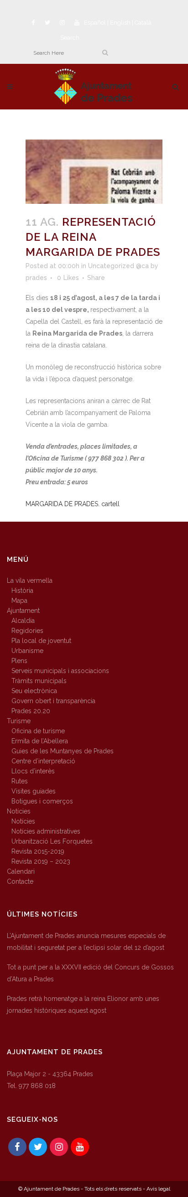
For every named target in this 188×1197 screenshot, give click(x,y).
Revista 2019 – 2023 (40, 861)
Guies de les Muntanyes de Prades (62, 751)
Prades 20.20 (30, 711)
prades (36, 277)
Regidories (27, 630)
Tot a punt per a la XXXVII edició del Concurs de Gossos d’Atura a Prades (90, 973)
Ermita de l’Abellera (39, 741)
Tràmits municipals (39, 680)
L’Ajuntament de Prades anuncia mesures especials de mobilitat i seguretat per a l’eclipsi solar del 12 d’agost (86, 941)
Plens (19, 660)
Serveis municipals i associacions (60, 670)
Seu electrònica (34, 690)
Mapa (19, 600)
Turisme (19, 721)
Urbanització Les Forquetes (52, 841)
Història (22, 590)
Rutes (19, 781)
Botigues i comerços (42, 801)
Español (95, 22)
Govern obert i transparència (53, 701)
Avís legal (158, 1189)
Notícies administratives (45, 831)
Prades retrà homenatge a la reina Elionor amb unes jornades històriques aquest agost (83, 1004)
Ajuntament (23, 610)
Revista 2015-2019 (37, 851)
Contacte (20, 881)
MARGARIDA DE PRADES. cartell (73, 504)
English (120, 22)
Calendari (21, 871)
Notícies (19, 811)
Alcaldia (23, 620)
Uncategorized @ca (118, 265)
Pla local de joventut (41, 640)
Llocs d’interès (33, 771)
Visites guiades (33, 791)
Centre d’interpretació (43, 761)
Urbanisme (27, 650)
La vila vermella (29, 580)
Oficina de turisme (38, 731)
